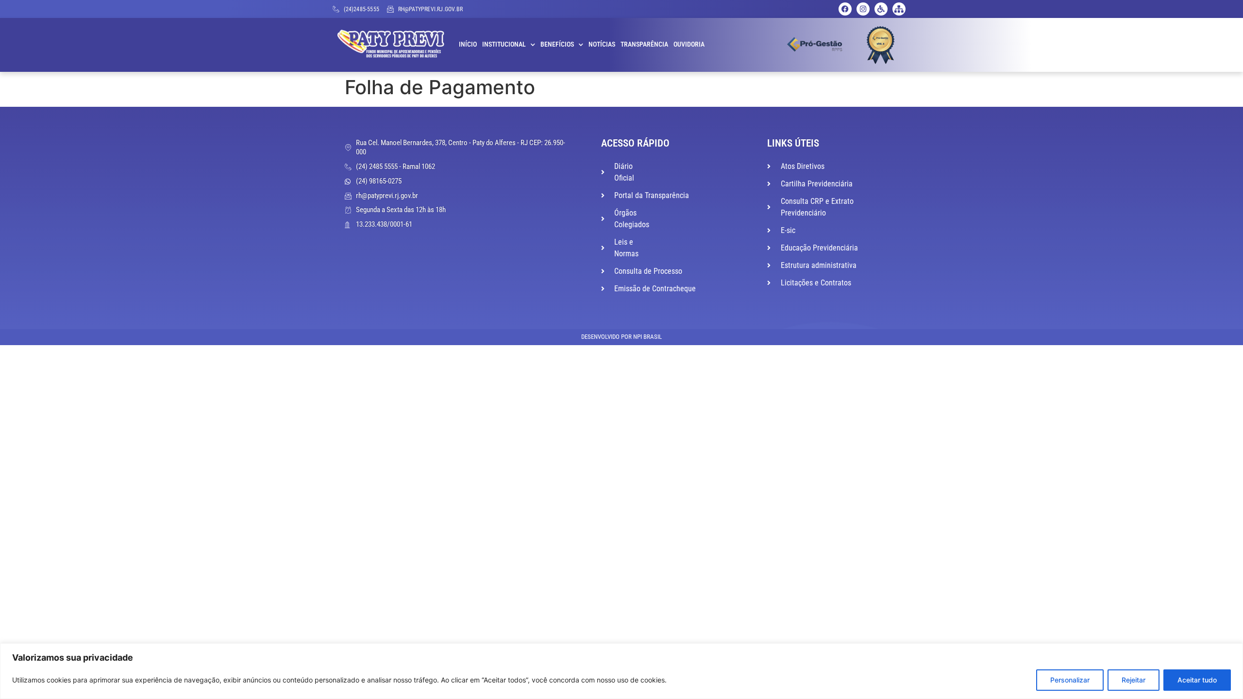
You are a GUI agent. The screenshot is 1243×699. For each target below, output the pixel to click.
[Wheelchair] (881, 9)
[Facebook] (845, 9)
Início (468, 44)
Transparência (644, 44)
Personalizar (1070, 680)
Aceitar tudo (1197, 680)
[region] (621, 671)
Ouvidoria (689, 44)
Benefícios (557, 44)
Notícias (601, 44)
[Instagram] (863, 9)
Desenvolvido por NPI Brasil (621, 336)
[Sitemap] (899, 9)
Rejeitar (1133, 680)
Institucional (504, 44)
